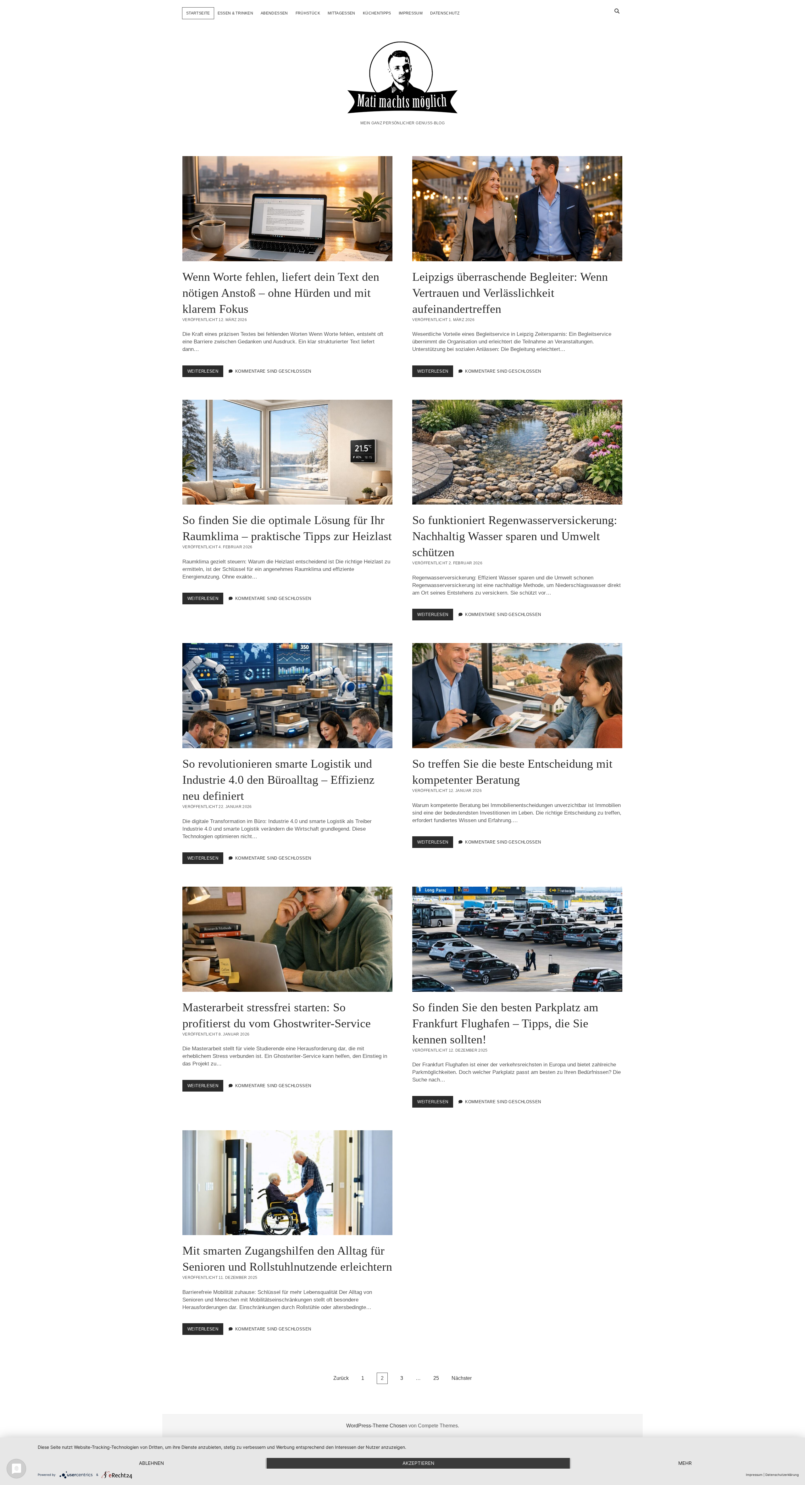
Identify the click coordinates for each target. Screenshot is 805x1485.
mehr (685, 1463)
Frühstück (308, 13)
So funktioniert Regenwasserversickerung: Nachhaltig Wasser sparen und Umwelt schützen (517, 452)
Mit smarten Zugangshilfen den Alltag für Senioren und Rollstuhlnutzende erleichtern (287, 1182)
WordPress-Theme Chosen (376, 1425)
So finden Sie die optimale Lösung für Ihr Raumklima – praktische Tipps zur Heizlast (287, 452)
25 (436, 1378)
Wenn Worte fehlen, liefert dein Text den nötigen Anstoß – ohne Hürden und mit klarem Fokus (287, 208)
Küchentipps (377, 13)
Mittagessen (341, 13)
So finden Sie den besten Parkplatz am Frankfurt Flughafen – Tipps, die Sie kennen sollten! (517, 939)
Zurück (341, 1378)
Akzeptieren (418, 1463)
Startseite (198, 13)
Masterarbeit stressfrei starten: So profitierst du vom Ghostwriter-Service (287, 939)
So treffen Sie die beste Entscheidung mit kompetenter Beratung (517, 695)
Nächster (462, 1378)
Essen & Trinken (235, 13)
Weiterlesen (205, 373)
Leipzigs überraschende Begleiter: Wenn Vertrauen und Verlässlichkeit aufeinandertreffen (517, 208)
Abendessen (274, 13)
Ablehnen (151, 1463)
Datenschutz (444, 13)
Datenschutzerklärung (782, 1475)
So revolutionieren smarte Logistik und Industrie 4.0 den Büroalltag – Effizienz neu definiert (287, 695)
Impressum (411, 13)
